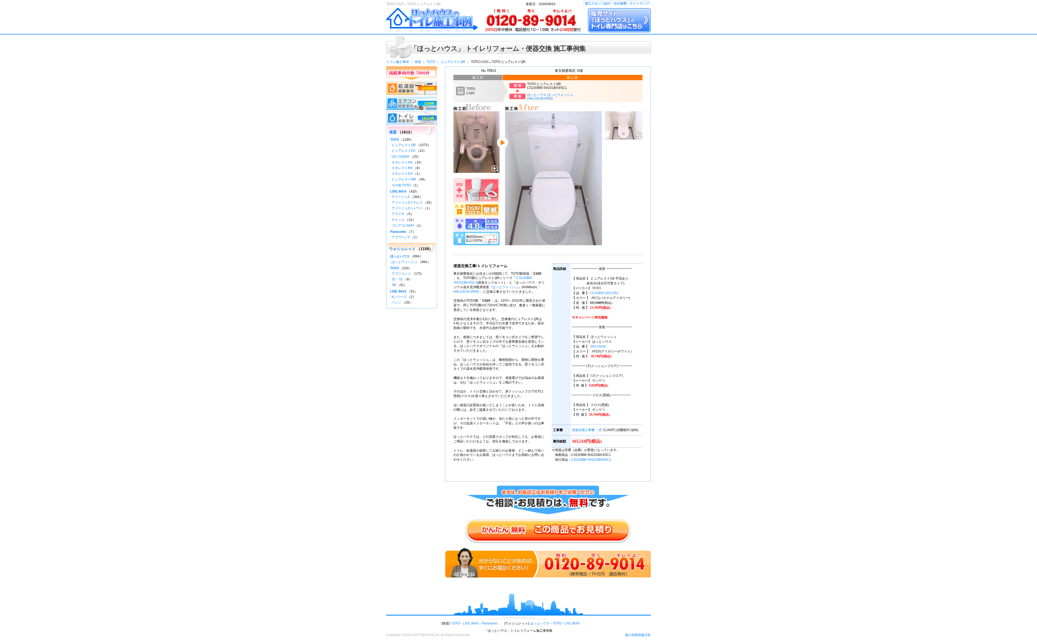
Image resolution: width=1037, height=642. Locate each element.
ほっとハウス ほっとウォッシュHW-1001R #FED (550, 96)
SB (394, 285)
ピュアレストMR (404, 179)
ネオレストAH (402, 162)
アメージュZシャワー (407, 208)
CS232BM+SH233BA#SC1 (591, 460)
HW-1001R (598, 346)
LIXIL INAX (398, 191)
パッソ (396, 302)
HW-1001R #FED (466, 292)
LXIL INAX (572, 623)
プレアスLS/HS (403, 225)
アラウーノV (401, 237)
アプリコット (401, 273)
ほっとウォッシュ (505, 287)
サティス (398, 220)
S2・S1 (397, 279)
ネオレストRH (402, 168)
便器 (393, 132)
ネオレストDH (402, 174)
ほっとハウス (400, 256)
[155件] (411, 99)
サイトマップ (639, 3)
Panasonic (398, 232)
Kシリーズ (399, 297)
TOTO (394, 140)
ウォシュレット (402, 249)
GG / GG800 (400, 157)
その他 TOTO (401, 185)
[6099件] (411, 84)
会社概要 (620, 3)
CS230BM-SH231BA (604, 293)
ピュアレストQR (404, 145)
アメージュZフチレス (407, 202)
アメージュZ (401, 197)
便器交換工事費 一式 (587, 430)
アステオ (398, 214)
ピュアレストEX (403, 151)
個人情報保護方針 (638, 635)
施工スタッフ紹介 (598, 3)
